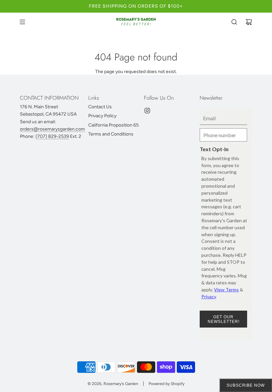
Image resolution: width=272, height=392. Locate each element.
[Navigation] (22, 22)
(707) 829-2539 (52, 136)
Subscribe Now (246, 385)
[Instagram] (147, 110)
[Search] (234, 22)
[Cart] (248, 22)
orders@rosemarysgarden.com (52, 129)
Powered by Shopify (166, 383)
